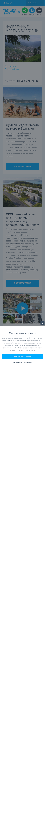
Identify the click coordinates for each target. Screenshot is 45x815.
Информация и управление (22, 362)
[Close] (42, 323)
